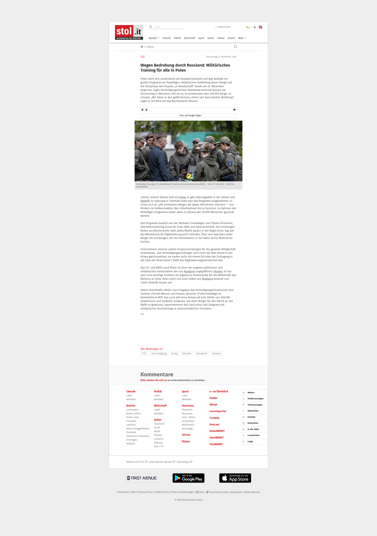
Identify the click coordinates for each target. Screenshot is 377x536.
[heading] (188, 68)
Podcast (214, 424)
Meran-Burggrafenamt (137, 428)
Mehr (240, 38)
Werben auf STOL (135, 461)
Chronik (166, 38)
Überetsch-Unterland (137, 436)
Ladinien (131, 424)
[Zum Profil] (254, 27)
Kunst (157, 427)
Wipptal (130, 443)
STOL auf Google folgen (190, 115)
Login (250, 441)
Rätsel (213, 404)
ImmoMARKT (217, 431)
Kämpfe (145, 201)
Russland (189, 271)
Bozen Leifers (133, 413)
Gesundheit (188, 421)
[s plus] (260, 27)
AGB (133, 492)
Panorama (188, 405)
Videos (220, 38)
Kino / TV (159, 446)
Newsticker (253, 410)
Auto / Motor (188, 417)
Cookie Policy (161, 492)
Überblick (159, 423)
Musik (157, 431)
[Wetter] (247, 27)
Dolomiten (253, 423)
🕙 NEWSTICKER (222, 27)
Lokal (129, 395)
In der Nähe (253, 429)
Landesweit (132, 409)
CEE (142, 56)
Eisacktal (131, 421)
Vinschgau (131, 439)
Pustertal (131, 432)
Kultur (210, 38)
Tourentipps (183, 461)
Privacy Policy (144, 492)
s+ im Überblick (219, 391)
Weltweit (131, 399)
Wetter (251, 392)
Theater (158, 435)
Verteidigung (159, 353)
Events (231, 38)
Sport (201, 38)
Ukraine (218, 271)
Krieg (182, 197)
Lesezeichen (254, 435)
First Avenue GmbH (192, 499)
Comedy (214, 417)
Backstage (187, 428)
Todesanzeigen (255, 404)
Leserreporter (218, 411)
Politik (177, 38)
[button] (235, 46)
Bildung (158, 442)
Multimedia (188, 424)
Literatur (158, 438)
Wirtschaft (189, 38)
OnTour (186, 434)
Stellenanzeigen (256, 398)
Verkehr (252, 417)
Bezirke (153, 38)
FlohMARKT (216, 444)
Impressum (123, 492)
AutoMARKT (217, 437)
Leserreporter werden (160, 461)
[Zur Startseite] (141, 46)
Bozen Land (132, 417)
